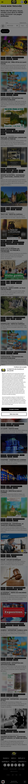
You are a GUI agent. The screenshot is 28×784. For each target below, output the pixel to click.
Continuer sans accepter (20, 367)
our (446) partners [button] (8, 373)
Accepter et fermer (14, 409)
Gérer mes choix (14, 414)
